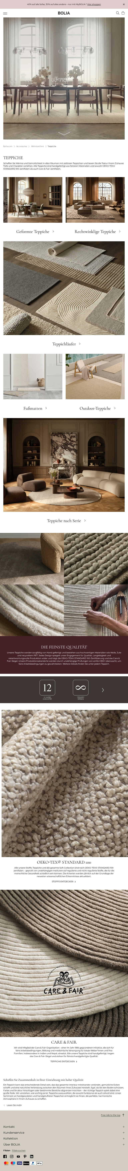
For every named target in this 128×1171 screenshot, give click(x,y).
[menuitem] (5, 13)
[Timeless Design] (80, 689)
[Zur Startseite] (64, 13)
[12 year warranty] (47, 689)
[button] (103, 689)
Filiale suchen (19, 1150)
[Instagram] (11, 1156)
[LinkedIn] (31, 1156)
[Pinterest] (25, 1156)
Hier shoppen (94, 4)
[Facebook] (5, 1156)
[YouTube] (18, 1156)
